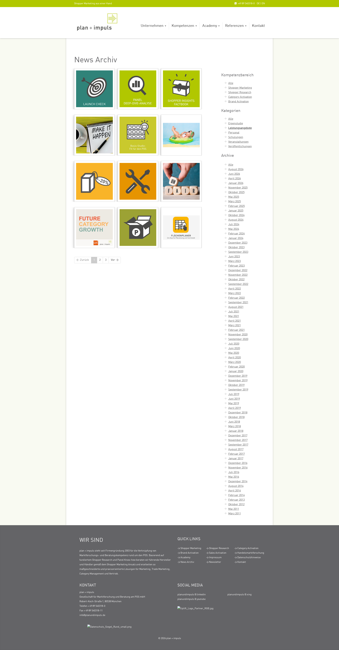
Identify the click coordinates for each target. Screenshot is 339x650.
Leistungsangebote (240, 128)
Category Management (91, 574)
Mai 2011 (233, 509)
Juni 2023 (234, 256)
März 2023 (234, 261)
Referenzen (235, 26)
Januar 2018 (235, 431)
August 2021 (235, 307)
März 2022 (234, 293)
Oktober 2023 (236, 247)
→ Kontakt (240, 562)
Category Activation (240, 97)
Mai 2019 (233, 403)
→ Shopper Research (218, 548)
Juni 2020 (234, 348)
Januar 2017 (235, 458)
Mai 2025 (233, 197)
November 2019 (238, 380)
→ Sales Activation (216, 553)
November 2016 (238, 467)
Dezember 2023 (237, 242)
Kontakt (258, 26)
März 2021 (234, 325)
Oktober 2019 (236, 385)
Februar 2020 (236, 366)
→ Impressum (214, 557)
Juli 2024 (233, 224)
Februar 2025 (236, 206)
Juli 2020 (233, 343)
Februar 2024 (236, 233)
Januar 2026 (235, 183)
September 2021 (238, 302)
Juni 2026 (234, 174)
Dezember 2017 (237, 435)
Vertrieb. (114, 574)
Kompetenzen (183, 26)
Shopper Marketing (240, 88)
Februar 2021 (236, 330)
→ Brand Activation (188, 553)
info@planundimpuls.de (92, 615)
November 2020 (238, 334)
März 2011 (234, 513)
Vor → (114, 260)
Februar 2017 (236, 454)
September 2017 (238, 444)
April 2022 (234, 288)
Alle (230, 83)
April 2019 (234, 408)
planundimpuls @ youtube (191, 599)
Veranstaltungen (238, 142)
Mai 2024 (233, 229)
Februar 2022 (236, 298)
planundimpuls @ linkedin (191, 594)
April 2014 (234, 490)
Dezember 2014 (237, 481)
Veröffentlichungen (240, 146)
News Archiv (187, 562)
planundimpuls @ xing (239, 594)
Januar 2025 (235, 210)
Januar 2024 (235, 238)
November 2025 (238, 187)
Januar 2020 (235, 371)
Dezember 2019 (237, 376)
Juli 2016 (233, 472)
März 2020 (234, 362)
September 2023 (238, 252)
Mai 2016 (233, 477)
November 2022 (238, 275)
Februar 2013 (236, 500)
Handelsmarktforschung (250, 553)
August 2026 (235, 169)
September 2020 (238, 339)
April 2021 (234, 321)
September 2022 (238, 284)
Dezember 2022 (237, 270)
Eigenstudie (235, 123)
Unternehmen (152, 26)
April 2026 (234, 178)
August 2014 (235, 486)
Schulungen (235, 137)
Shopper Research (239, 92)
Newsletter (215, 562)
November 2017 (238, 440)
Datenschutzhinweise (249, 557)
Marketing (144, 569)
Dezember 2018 (237, 412)
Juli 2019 (233, 394)
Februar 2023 (236, 265)
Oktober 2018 (236, 417)
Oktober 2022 (236, 279)
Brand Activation (238, 101)
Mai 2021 (233, 316)
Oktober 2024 (236, 215)
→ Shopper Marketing (189, 548)
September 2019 (238, 389)
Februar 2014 (236, 495)
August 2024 (235, 220)
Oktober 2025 (236, 192)
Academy (210, 26)
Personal (233, 132)
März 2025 (234, 201)
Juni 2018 (234, 422)
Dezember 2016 (237, 463)
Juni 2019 (234, 399)
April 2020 (234, 357)
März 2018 (234, 426)
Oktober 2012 (236, 504)
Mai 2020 (233, 353)
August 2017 (235, 449)
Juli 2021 (233, 311)
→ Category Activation (246, 548)
